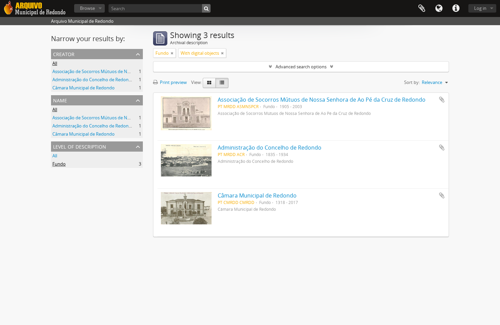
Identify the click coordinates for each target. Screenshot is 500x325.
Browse (87, 8)
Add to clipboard (441, 99)
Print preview (173, 82)
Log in (480, 8)
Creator (63, 53)
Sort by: (412, 82)
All (54, 63)
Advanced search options (301, 67)
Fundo (59, 164)
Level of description (79, 146)
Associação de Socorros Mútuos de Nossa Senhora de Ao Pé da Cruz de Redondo (133, 71)
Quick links (455, 8)
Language (438, 8)
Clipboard (421, 8)
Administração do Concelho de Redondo (93, 79)
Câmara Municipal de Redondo (83, 88)
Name (60, 99)
